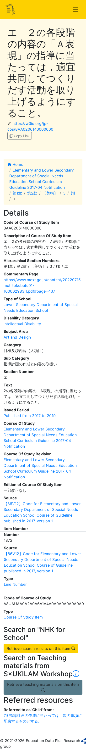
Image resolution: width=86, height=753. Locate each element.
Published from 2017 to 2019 (30, 415)
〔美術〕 (50, 193)
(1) (73, 193)
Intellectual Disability (22, 323)
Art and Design (17, 337)
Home (17, 164)
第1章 (17, 193)
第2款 (32, 193)
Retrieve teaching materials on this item (43, 684)
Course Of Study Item (23, 617)
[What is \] (76, 674)
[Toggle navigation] (75, 9)
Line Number (15, 584)
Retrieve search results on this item (39, 648)
